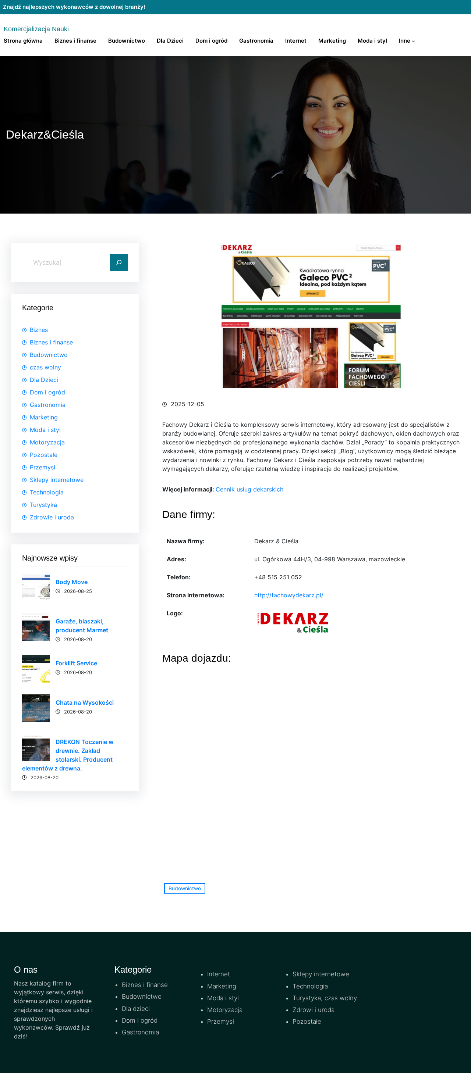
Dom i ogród (47, 392)
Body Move (72, 582)
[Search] (119, 263)
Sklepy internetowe (57, 479)
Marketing (44, 417)
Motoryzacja (47, 442)
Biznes (39, 329)
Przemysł (42, 467)
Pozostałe (43, 454)
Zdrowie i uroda (52, 517)
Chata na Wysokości (85, 702)
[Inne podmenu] (413, 41)
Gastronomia (47, 404)
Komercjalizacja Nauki (36, 29)
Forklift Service (76, 663)
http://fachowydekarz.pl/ (288, 595)
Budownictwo (49, 354)
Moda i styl (45, 429)
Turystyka (43, 504)
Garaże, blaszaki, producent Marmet (82, 626)
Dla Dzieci (44, 379)
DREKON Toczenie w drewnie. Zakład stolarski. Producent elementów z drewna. (67, 755)
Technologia (47, 492)
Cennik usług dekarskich (249, 489)
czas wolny (45, 367)
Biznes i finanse (51, 342)
